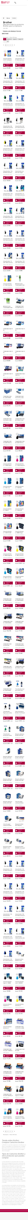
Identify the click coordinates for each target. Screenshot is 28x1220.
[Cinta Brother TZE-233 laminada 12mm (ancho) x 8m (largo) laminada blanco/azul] (8, 909)
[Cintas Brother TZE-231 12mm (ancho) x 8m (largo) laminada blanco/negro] (8, 76)
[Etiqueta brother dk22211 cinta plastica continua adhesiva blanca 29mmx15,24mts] (8, 841)
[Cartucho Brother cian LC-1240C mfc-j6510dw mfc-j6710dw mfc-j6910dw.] (8, 1111)
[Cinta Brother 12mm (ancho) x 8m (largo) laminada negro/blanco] (20, 931)
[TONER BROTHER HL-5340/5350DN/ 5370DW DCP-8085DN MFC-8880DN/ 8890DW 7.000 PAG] (20, 593)
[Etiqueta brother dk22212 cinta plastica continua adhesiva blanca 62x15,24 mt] (20, 954)
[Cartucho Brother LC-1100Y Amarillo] (8, 278)
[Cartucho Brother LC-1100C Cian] (8, 481)
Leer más (5, 28)
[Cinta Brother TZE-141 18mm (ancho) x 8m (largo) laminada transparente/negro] (8, 886)
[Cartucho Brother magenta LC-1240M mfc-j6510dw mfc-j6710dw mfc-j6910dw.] (20, 1111)
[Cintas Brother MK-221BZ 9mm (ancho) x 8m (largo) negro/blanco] (8, 121)
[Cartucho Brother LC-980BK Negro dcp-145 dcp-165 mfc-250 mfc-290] (20, 526)
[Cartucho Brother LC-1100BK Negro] (8, 458)
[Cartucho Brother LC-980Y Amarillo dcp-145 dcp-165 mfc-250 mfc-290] (20, 548)
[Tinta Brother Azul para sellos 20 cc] (20, 684)
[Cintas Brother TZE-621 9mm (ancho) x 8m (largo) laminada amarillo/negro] (8, 143)
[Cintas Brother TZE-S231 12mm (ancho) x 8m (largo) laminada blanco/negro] (20, 233)
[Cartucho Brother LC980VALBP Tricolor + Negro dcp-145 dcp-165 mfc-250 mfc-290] (20, 571)
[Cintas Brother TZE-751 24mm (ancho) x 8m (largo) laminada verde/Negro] (8, 211)
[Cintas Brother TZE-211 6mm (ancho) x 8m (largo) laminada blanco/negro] (20, 53)
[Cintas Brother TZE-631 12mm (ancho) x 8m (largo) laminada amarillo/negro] (20, 76)
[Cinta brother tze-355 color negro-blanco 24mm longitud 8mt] (20, 166)
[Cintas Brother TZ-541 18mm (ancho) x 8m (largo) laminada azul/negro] (20, 188)
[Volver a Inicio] (3, 18)
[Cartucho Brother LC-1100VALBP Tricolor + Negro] (20, 503)
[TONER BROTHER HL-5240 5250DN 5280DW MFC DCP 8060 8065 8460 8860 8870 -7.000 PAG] (8, 684)
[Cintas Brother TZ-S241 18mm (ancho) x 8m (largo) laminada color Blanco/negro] (8, 256)
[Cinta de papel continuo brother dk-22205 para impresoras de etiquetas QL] (8, 819)
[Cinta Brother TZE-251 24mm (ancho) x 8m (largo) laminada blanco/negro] (8, 931)
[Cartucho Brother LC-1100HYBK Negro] (20, 481)
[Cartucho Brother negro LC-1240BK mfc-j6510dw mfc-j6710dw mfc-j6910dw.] (20, 1089)
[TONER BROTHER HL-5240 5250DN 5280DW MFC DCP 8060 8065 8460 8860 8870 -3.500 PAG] (8, 391)
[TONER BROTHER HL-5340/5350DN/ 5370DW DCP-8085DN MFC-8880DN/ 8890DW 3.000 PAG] (8, 593)
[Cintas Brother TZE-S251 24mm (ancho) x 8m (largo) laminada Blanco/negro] (20, 256)
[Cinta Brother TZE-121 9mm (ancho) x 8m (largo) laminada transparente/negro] (8, 864)
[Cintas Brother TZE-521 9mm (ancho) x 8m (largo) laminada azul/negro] (8, 188)
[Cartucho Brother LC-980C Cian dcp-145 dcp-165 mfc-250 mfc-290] (8, 571)
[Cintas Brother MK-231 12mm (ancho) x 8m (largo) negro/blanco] (20, 121)
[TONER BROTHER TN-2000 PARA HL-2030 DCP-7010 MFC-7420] (20, 301)
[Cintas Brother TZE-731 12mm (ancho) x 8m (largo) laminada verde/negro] (8, 98)
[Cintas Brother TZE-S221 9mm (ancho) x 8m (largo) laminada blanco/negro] (8, 233)
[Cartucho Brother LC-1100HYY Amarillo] (8, 503)
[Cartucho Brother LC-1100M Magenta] (20, 458)
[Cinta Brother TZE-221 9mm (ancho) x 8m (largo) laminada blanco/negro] (20, 886)
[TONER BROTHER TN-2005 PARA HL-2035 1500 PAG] (8, 436)
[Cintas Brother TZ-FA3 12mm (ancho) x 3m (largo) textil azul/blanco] (20, 98)
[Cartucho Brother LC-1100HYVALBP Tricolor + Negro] (8, 526)
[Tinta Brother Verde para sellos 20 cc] (8, 729)
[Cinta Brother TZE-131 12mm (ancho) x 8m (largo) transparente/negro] (20, 864)
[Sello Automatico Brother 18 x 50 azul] (20, 706)
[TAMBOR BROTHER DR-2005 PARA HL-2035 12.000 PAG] (20, 436)
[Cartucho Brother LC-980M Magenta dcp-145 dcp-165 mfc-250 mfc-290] (8, 548)
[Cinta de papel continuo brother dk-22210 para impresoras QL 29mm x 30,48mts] (20, 796)
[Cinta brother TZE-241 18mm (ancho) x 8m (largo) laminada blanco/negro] (20, 909)
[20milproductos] (5, 2)
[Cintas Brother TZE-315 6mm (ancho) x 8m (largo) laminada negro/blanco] (20, 143)
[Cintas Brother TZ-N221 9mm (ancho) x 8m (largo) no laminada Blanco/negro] (20, 211)
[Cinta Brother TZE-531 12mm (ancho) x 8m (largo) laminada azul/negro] (8, 954)
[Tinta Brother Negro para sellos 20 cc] (8, 706)
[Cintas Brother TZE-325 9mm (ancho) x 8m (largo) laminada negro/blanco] (8, 166)
